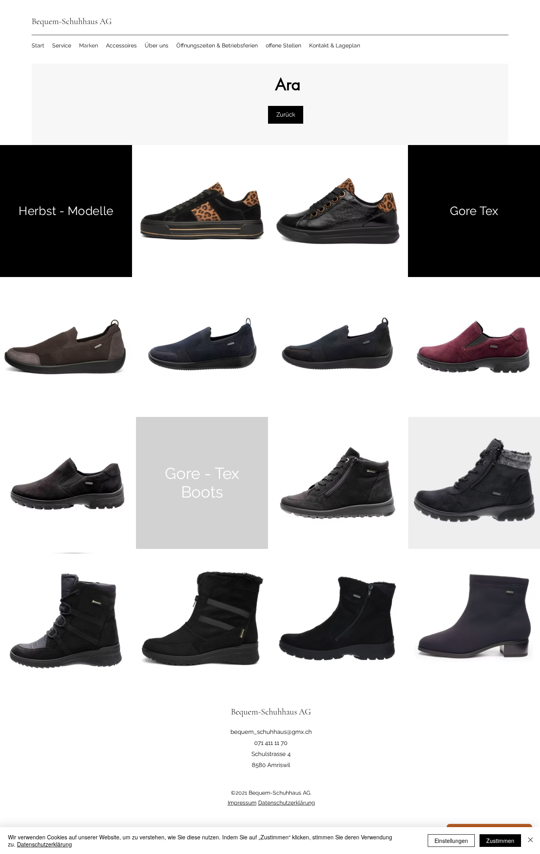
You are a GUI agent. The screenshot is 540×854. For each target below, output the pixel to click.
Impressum (242, 802)
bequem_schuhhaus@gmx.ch (271, 731)
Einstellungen (451, 841)
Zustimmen (500, 841)
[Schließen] (530, 840)
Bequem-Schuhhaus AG (72, 21)
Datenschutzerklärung (286, 802)
